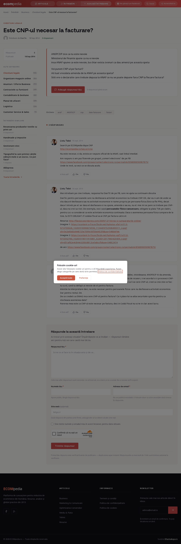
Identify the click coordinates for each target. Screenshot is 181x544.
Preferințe (83, 278)
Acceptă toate (66, 278)
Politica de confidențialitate (110, 271)
